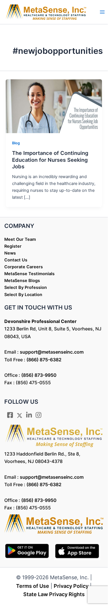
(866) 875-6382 (43, 359)
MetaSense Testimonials (29, 273)
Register (13, 246)
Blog (16, 143)
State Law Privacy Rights (54, 594)
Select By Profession (25, 287)
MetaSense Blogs (22, 280)
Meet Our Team (20, 239)
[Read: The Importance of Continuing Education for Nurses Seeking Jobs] (54, 106)
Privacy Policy (71, 586)
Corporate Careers (23, 266)
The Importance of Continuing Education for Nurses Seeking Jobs (50, 160)
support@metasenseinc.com (52, 352)
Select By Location (23, 294)
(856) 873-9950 (39, 375)
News (10, 253)
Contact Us (15, 260)
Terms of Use (32, 586)
